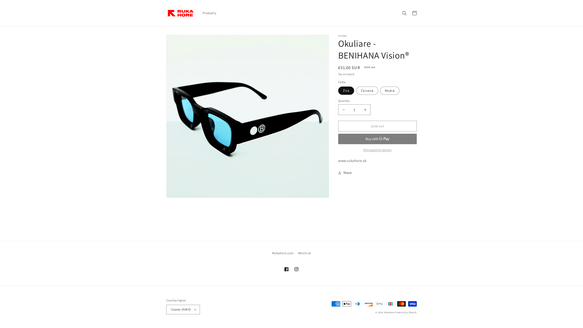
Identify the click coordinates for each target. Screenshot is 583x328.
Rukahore (389, 312)
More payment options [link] (377, 149)
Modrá (390, 91)
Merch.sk (304, 253)
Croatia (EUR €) (181, 309)
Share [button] (347, 173)
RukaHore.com (283, 253)
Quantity (344, 101)
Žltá (346, 91)
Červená (367, 91)
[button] (404, 13)
